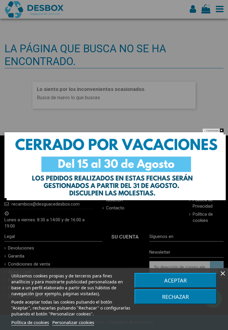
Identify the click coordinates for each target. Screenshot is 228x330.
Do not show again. (212, 130)
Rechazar (175, 296)
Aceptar (175, 280)
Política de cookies (30, 322)
